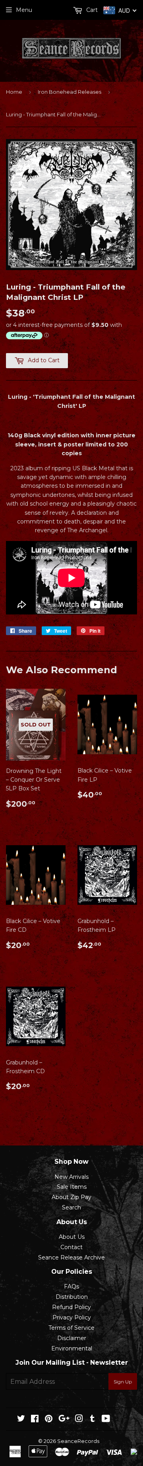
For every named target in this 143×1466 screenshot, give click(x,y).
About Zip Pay (71, 1197)
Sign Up (123, 1382)
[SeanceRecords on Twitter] (21, 1419)
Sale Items (72, 1186)
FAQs (71, 1286)
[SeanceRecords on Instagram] (79, 1419)
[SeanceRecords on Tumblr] (92, 1419)
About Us (72, 1236)
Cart (91, 10)
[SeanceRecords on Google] (64, 1419)
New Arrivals (71, 1176)
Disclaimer (71, 1338)
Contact (71, 1247)
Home (14, 92)
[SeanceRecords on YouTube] (106, 1419)
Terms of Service (71, 1327)
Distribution (72, 1296)
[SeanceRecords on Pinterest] (48, 1419)
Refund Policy (71, 1307)
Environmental (71, 1348)
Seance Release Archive (71, 1257)
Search (71, 1207)
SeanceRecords (78, 1441)
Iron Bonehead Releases (69, 92)
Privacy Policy (71, 1317)
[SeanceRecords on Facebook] (35, 1419)
